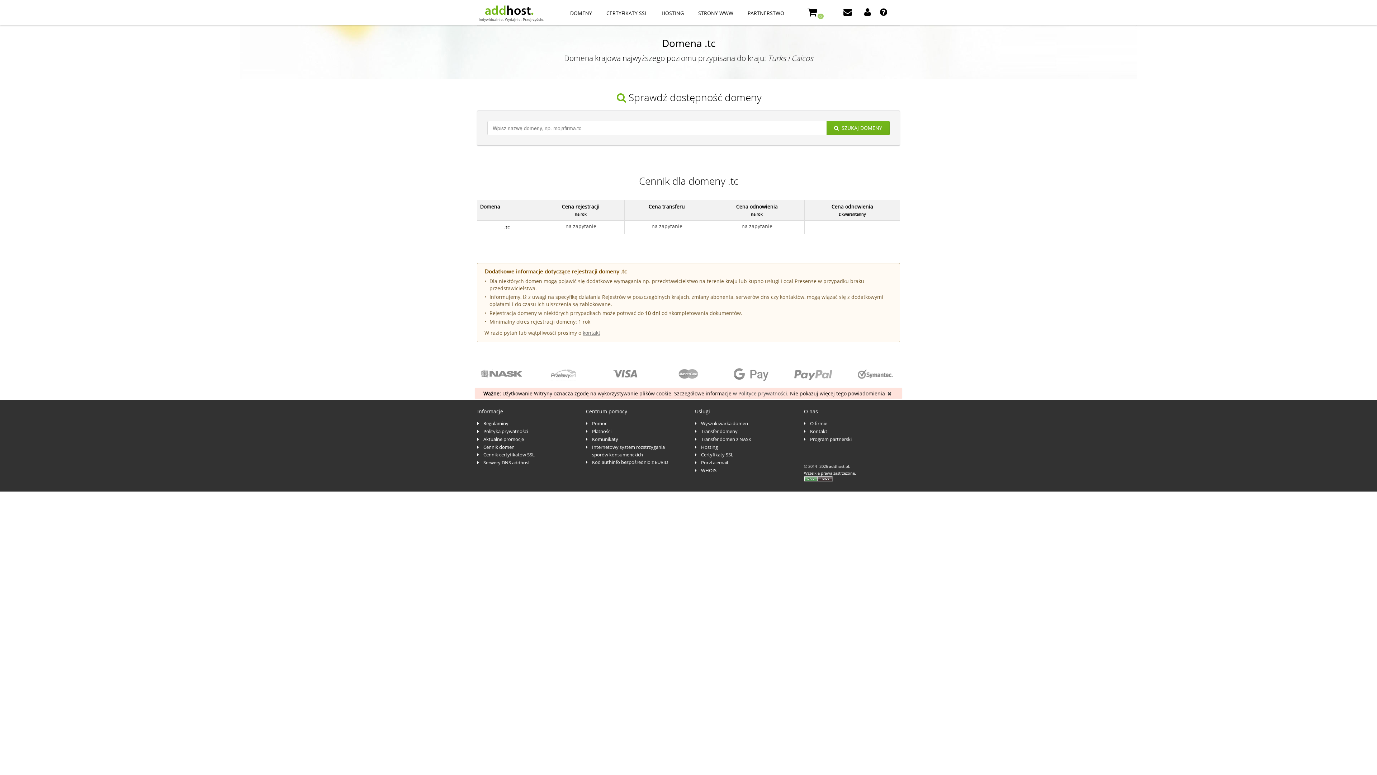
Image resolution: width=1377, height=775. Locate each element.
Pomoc (599, 423)
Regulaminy (495, 423)
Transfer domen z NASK (726, 439)
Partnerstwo (766, 13)
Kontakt (818, 431)
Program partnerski (831, 439)
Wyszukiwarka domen (724, 423)
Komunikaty (605, 439)
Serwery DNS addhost (506, 462)
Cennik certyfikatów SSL (509, 454)
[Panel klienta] (868, 13)
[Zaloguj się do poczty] (848, 13)
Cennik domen (499, 447)
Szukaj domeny (862, 128)
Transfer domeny (719, 431)
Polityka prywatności (505, 431)
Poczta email (714, 462)
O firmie (818, 423)
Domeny (581, 13)
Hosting (673, 13)
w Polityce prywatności (760, 393)
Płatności (601, 431)
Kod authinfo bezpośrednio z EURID (630, 462)
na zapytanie (581, 226)
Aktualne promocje (503, 439)
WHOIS (708, 470)
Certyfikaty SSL (626, 13)
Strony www (715, 13)
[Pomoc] (884, 13)
